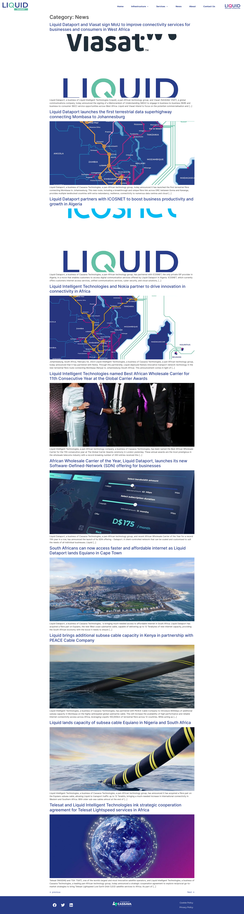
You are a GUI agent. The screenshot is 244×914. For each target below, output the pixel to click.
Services (160, 6)
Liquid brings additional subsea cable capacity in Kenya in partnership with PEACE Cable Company (121, 638)
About (192, 6)
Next (190, 892)
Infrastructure (138, 6)
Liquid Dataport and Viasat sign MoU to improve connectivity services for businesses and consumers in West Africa (120, 27)
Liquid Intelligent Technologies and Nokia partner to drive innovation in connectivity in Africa (117, 289)
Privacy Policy (186, 907)
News (179, 6)
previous (55, 892)
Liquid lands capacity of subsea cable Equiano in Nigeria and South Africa (120, 722)
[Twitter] (63, 905)
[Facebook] (54, 905)
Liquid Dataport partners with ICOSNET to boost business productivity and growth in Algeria (121, 201)
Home (120, 6)
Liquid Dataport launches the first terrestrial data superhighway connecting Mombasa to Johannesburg (111, 114)
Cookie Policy (186, 903)
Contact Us (209, 6)
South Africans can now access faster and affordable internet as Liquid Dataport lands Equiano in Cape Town (118, 550)
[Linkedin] (71, 905)
